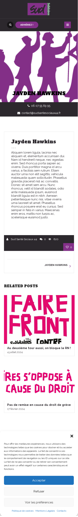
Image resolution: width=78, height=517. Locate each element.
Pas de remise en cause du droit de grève (39, 405)
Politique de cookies (23, 510)
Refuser (39, 491)
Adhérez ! (26, 24)
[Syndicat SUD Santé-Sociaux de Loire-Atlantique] (39, 9)
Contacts (61, 510)
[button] (72, 436)
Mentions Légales (45, 510)
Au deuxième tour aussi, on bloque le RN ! (39, 348)
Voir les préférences (39, 502)
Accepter (38, 480)
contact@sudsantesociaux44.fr (41, 113)
